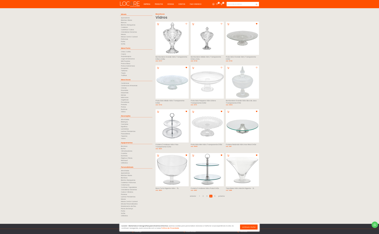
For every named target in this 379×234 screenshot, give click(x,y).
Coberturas (125, 185)
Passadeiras (125, 134)
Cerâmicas (125, 83)
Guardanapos (126, 56)
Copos (123, 54)
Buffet (123, 149)
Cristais (124, 88)
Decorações (125, 116)
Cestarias (124, 124)
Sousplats (124, 68)
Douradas (124, 90)
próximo (221, 196)
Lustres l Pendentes (128, 131)
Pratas (123, 107)
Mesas (123, 34)
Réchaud (124, 160)
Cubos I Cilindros (127, 192)
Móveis (123, 14)
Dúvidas (170, 4)
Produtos (159, 4)
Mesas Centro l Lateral (129, 37)
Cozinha (124, 153)
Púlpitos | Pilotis (126, 158)
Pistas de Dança (127, 209)
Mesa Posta (125, 48)
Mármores (124, 97)
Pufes (123, 41)
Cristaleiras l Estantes (129, 32)
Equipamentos (127, 143)
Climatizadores (126, 151)
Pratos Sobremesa (128, 66)
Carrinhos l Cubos (127, 30)
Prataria (124, 104)
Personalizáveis (127, 167)
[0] (217, 4)
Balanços (124, 122)
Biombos (124, 146)
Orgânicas (125, 100)
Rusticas (124, 109)
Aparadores (125, 18)
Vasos (123, 138)
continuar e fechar (249, 227)
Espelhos (124, 126)
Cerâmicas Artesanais (129, 85)
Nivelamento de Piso (128, 206)
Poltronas (124, 39)
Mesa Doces (126, 80)
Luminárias (125, 129)
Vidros (123, 112)
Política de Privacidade (170, 228)
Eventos (182, 4)
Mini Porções (125, 61)
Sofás (123, 44)
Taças (123, 73)
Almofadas (125, 119)
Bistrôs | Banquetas (128, 25)
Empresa (147, 4)
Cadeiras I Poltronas (128, 182)
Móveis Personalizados (129, 204)
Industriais (124, 93)
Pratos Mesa (125, 63)
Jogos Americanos (128, 59)
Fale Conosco (195, 4)
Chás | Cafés (126, 52)
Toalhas (124, 75)
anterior (193, 196)
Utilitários (124, 163)
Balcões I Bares (126, 20)
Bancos (123, 22)
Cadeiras (124, 27)
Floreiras (124, 194)
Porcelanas (125, 102)
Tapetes (124, 136)
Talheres (124, 71)
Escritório (124, 156)
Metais (123, 95)
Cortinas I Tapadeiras (129, 187)
